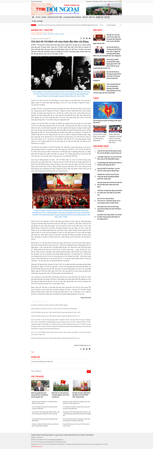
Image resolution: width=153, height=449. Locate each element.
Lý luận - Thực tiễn (36, 34)
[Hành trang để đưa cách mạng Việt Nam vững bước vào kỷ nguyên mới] (40, 385)
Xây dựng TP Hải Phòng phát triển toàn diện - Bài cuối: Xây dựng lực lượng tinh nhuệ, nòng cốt (45, 412)
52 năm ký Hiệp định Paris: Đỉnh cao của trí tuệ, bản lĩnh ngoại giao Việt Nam (45, 425)
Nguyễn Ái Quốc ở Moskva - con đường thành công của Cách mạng (44, 402)
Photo (105, 1)
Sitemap (110, 1)
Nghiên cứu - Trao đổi (42, 30)
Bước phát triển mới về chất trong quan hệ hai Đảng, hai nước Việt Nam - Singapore (109, 209)
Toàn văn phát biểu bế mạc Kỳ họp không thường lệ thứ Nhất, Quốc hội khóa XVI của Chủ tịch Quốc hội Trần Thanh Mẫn (107, 88)
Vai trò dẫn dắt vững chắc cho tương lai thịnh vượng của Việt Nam (44, 407)
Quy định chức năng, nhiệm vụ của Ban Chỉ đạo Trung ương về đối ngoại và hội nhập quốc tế (109, 217)
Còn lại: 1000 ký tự (36, 371)
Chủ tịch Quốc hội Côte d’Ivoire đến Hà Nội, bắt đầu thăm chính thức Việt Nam (109, 185)
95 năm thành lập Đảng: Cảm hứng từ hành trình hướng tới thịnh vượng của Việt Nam (76, 419)
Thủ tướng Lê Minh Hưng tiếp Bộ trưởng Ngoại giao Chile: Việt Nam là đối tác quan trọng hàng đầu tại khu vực (106, 64)
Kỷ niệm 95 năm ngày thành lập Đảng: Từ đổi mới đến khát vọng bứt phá (81, 395)
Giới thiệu (95, 1)
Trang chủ (89, 1)
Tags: (32, 352)
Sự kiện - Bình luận (48, 34)
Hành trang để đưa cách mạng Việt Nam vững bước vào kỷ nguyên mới (39, 395)
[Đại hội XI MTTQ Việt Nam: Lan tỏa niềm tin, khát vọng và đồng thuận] (99, 129)
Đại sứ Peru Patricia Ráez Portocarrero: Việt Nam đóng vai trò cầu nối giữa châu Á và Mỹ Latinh (108, 201)
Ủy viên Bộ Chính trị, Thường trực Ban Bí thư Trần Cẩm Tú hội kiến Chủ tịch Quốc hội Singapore (107, 76)
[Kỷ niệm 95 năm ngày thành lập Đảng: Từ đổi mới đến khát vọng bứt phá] (82, 385)
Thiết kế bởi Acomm (36, 446)
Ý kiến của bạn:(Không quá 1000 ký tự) (42, 361)
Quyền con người (59, 34)
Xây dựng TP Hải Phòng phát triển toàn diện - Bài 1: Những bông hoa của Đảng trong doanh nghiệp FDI (77, 413)
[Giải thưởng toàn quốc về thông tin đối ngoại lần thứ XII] (107, 110)
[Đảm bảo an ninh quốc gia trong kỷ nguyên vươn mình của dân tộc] (61, 385)
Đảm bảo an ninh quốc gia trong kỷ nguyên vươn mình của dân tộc (60, 395)
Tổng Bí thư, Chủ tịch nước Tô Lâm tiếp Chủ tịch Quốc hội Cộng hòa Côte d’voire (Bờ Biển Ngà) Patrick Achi (52, 25)
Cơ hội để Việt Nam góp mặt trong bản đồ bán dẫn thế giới (45, 419)
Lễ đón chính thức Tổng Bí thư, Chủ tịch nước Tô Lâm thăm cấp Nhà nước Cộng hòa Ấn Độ (115, 138)
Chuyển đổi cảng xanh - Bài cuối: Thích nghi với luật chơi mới (76, 425)
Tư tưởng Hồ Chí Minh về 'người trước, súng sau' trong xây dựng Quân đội (76, 407)
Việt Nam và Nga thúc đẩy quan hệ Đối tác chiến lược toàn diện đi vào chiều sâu (109, 193)
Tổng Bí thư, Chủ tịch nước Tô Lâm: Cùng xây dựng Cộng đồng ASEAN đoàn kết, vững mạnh (108, 177)
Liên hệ (116, 1)
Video (101, 1)
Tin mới (33, 25)
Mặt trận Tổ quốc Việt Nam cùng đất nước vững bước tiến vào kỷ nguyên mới (76, 402)
